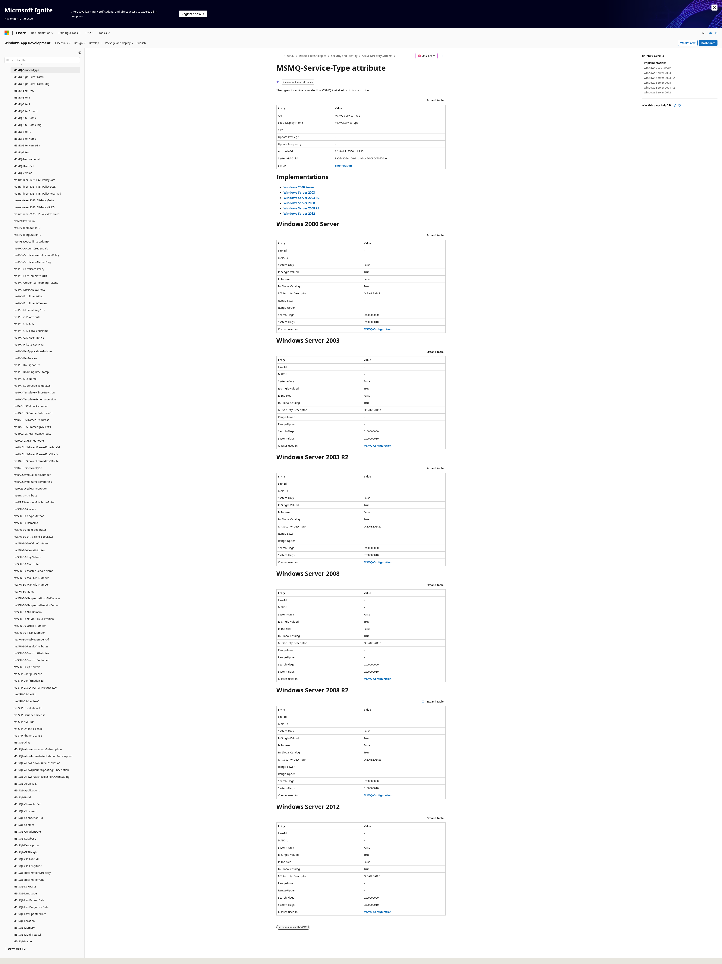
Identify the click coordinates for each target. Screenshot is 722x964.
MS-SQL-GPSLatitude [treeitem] (26, 859)
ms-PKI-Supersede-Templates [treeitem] (32, 385)
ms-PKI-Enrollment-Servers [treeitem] (31, 303)
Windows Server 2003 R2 (659, 78)
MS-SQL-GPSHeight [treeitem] (26, 852)
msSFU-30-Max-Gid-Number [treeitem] (31, 578)
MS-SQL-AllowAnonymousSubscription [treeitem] (38, 749)
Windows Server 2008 (657, 82)
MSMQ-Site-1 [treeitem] (22, 97)
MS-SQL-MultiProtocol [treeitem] (27, 934)
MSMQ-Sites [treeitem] (21, 152)
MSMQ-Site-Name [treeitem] (25, 138)
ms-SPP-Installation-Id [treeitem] (28, 708)
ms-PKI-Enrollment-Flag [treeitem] (28, 296)
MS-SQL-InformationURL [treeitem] (29, 879)
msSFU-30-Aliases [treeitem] (25, 509)
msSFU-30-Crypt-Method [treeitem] (29, 516)
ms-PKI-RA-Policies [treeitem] (25, 358)
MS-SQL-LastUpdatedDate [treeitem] (30, 914)
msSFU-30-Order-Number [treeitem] (30, 626)
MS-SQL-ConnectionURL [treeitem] (28, 818)
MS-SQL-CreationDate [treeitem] (27, 831)
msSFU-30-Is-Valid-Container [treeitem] (32, 543)
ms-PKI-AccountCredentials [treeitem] (31, 248)
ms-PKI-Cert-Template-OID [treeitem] (30, 276)
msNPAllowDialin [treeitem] (24, 221)
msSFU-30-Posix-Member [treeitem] (29, 632)
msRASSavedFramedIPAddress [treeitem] (33, 482)
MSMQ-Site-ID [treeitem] (22, 131)
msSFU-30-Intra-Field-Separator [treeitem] (33, 536)
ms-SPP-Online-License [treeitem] (28, 729)
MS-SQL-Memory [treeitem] (24, 927)
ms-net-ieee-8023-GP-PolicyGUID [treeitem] (34, 207)
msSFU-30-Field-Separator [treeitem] (30, 529)
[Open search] (703, 33)
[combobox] (42, 60)
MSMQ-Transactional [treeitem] (27, 159)
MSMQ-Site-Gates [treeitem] (25, 118)
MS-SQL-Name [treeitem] (23, 941)
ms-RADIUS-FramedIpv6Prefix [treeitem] (32, 427)
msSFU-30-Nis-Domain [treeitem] (28, 612)
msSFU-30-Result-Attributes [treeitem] (31, 646)
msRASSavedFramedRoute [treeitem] (30, 488)
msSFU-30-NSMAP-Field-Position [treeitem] (34, 619)
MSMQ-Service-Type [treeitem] (26, 70)
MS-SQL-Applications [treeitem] (27, 790)
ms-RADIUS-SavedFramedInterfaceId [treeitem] (37, 447)
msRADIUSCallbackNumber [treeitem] (31, 406)
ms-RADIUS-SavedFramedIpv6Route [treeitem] (36, 461)
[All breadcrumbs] (279, 56)
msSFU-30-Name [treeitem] (24, 591)
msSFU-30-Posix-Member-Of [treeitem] (31, 639)
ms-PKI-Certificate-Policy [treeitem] (29, 269)
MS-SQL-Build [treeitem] (22, 797)
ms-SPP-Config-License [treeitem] (28, 674)
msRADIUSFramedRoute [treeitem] (29, 440)
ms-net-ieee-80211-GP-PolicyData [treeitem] (34, 180)
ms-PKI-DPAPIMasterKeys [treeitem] (29, 289)
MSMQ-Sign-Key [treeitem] (24, 90)
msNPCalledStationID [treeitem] (27, 228)
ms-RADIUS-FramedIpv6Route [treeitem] (32, 433)
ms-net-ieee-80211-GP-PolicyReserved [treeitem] (37, 193)
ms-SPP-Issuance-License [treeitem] (29, 715)
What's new (687, 43)
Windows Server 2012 (657, 92)
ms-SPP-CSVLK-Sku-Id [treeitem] (27, 701)
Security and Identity (344, 56)
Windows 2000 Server (657, 68)
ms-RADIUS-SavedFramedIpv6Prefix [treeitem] (36, 454)
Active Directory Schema (377, 56)
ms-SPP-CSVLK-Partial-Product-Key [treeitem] (35, 687)
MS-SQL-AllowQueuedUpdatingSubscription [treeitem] (41, 770)
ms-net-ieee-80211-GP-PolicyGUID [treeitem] (35, 186)
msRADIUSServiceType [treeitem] (28, 468)
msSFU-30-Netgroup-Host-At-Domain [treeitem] (37, 598)
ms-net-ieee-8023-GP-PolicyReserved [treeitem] (37, 214)
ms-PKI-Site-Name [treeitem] (25, 378)
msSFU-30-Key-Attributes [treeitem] (29, 550)
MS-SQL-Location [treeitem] (24, 921)
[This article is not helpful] (679, 105)
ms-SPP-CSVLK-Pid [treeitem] (25, 694)
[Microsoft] (7, 32)
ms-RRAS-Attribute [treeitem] (25, 495)
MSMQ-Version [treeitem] (23, 173)
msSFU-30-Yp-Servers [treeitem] (27, 667)
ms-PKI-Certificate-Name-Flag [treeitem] (32, 262)
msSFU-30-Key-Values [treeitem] (27, 557)
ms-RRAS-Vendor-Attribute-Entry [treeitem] (34, 502)
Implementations (655, 63)
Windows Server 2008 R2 (659, 87)
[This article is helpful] (675, 105)
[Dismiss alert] (714, 8)
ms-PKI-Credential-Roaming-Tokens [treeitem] (36, 282)
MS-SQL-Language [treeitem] (25, 893)
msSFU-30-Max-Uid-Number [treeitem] (31, 584)
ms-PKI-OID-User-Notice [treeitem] (29, 337)
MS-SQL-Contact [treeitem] (24, 825)
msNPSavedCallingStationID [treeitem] (31, 241)
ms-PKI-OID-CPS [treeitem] (24, 324)
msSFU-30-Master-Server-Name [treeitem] (33, 571)
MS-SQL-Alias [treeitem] (22, 742)
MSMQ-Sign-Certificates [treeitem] (29, 77)
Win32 (290, 56)
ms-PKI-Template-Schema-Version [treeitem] (35, 399)
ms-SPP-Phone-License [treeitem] (28, 735)
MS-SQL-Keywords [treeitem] (25, 886)
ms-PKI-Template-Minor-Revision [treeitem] (34, 392)
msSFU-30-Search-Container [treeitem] (31, 660)
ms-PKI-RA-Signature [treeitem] (27, 365)
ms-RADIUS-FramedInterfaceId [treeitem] (33, 413)
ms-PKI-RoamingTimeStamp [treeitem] (31, 372)
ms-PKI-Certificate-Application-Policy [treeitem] (36, 255)
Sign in (713, 32)
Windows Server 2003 (657, 73)
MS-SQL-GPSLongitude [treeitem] (28, 866)
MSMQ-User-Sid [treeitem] (24, 166)
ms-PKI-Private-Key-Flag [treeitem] (29, 344)
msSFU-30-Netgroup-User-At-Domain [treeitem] (37, 605)
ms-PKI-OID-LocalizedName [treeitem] (31, 331)
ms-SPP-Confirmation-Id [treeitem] (29, 680)
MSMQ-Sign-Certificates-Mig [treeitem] (31, 84)
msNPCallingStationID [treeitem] (27, 234)
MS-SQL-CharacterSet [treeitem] (27, 804)
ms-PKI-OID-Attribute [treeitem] (27, 317)
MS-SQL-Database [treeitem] (25, 838)
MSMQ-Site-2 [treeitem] (22, 104)
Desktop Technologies (312, 56)
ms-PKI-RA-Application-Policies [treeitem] (33, 351)
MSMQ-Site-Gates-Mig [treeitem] (28, 125)
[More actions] (442, 56)
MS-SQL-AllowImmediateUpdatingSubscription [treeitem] (43, 756)
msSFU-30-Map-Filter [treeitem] (27, 564)
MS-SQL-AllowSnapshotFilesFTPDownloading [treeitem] (42, 776)
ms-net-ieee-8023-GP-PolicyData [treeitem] (34, 200)
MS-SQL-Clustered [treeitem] (25, 811)
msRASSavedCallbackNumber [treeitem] (32, 475)
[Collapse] (79, 53)
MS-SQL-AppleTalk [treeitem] (25, 783)
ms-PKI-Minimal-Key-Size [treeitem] (29, 310)
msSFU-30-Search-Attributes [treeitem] (31, 653)
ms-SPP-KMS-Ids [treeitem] (24, 722)
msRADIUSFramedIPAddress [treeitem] (31, 420)
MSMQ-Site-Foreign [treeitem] (26, 111)
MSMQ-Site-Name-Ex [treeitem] (27, 145)
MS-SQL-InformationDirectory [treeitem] (32, 873)
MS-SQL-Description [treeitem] (26, 845)
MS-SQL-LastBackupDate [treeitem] (29, 900)
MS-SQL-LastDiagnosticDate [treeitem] (31, 907)
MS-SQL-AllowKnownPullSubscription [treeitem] (37, 763)
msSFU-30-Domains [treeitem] (26, 523)
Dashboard (708, 43)
